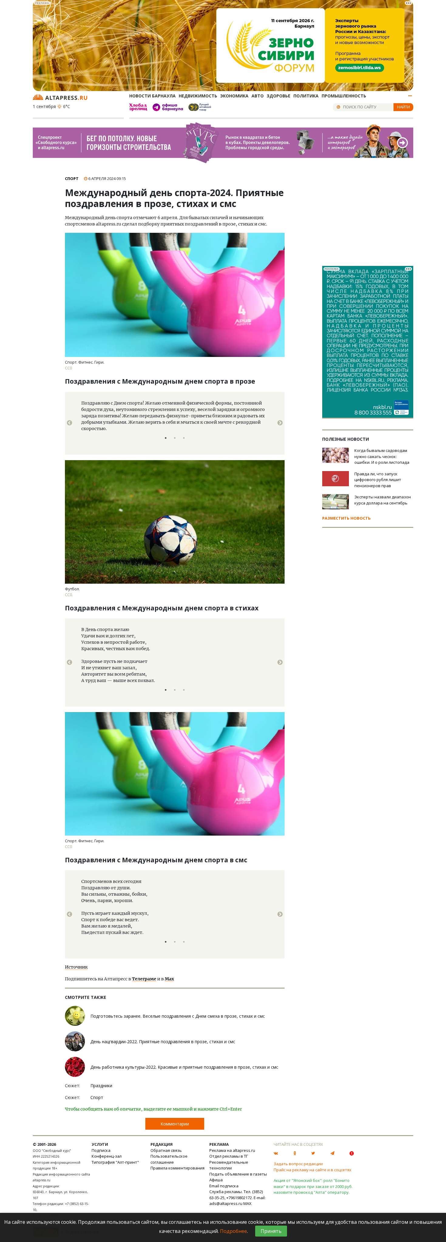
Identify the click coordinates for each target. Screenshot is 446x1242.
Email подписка (223, 1186)
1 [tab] (166, 438)
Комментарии (174, 1124)
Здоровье (278, 96)
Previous (69, 423)
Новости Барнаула (152, 96)
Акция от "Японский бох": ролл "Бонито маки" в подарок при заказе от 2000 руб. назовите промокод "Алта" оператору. (313, 1186)
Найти (403, 107)
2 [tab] (175, 438)
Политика (306, 96)
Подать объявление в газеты (238, 1174)
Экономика (234, 96)
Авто (258, 96)
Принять (271, 1231)
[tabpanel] (174, 423)
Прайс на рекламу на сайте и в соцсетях (312, 1169)
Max (169, 979)
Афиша (216, 1180)
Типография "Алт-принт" (115, 1162)
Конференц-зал (107, 1156)
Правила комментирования (177, 1168)
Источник (76, 967)
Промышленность (344, 96)
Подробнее (233, 1231)
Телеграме (144, 979)
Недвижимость (198, 96)
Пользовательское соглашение (169, 1159)
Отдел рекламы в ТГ (228, 1156)
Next (280, 423)
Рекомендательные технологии (228, 1165)
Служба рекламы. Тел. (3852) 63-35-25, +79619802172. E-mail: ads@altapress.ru (237, 1197)
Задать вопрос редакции (298, 1163)
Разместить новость (346, 518)
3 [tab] (184, 438)
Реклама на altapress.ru (232, 1150)
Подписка (101, 1150)
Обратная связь (166, 1150)
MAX (247, 1203)
